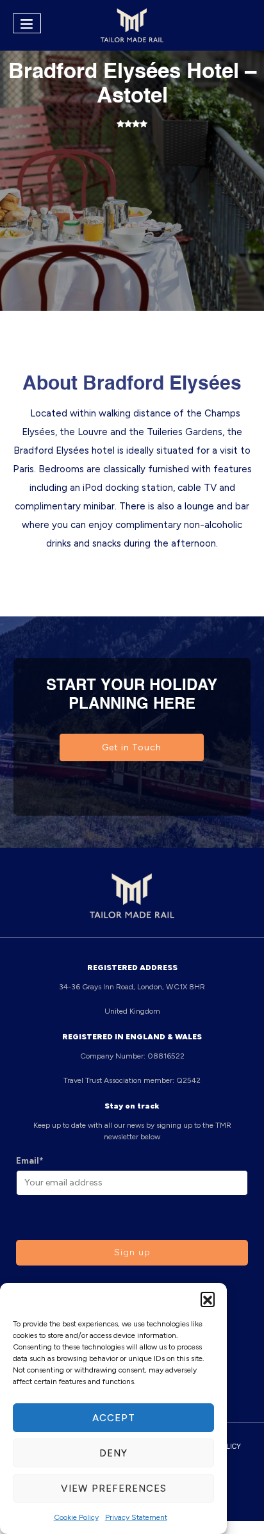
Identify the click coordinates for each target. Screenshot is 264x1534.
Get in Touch (131, 747)
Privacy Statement (136, 1517)
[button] (207, 1298)
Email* (30, 1160)
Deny (113, 1453)
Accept (113, 1418)
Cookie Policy (76, 1517)
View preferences (114, 1488)
